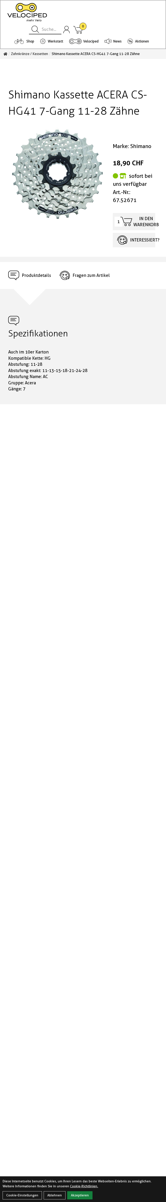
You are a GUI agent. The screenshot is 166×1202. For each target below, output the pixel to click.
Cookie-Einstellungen (22, 1195)
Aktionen (142, 41)
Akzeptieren (80, 1195)
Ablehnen (54, 1195)
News (117, 41)
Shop (30, 41)
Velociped (91, 41)
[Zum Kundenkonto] (66, 29)
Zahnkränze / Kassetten (29, 54)
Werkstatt (55, 41)
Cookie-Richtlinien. (84, 1186)
